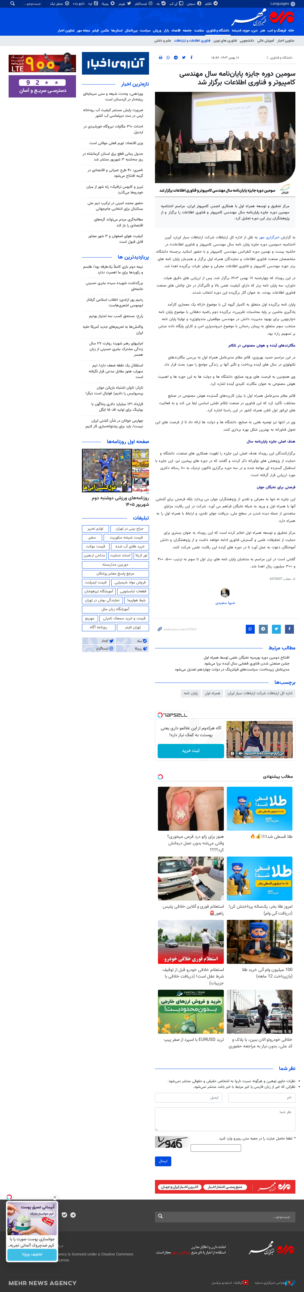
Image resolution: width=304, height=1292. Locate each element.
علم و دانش (162, 40)
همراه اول (212, 693)
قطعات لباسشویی (133, 591)
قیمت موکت (95, 547)
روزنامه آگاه (98, 627)
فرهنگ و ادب (276, 30)
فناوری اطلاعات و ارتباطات (192, 40)
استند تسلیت (120, 555)
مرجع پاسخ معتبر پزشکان (115, 574)
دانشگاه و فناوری (217, 30)
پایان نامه (191, 693)
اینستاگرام (141, 4)
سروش (191, 4)
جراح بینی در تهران (129, 529)
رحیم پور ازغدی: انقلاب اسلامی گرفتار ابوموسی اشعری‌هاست (114, 303)
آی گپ (174, 4)
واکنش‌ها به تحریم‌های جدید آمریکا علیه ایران (113, 330)
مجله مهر (83, 30)
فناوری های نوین (225, 40)
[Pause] (232, 753)
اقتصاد (175, 30)
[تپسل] (160, 715)
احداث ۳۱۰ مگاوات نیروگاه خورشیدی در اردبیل (113, 129)
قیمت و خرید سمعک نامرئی (124, 618)
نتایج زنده (79, 3)
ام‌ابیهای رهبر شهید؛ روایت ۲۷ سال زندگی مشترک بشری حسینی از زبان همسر (116, 349)
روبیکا (106, 4)
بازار (166, 30)
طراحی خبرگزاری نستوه (270, 1282)
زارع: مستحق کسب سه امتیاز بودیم (116, 316)
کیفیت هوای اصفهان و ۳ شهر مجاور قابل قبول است (115, 239)
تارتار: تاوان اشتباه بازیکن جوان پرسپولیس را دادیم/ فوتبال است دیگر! (114, 390)
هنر (262, 30)
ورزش (157, 30)
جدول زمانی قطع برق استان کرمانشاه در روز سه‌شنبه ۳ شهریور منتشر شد (113, 157)
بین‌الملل (131, 30)
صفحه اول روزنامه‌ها (128, 442)
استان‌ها (117, 30)
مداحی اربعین (94, 555)
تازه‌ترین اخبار (135, 84)
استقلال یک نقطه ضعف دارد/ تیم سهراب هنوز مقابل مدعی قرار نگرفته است (116, 371)
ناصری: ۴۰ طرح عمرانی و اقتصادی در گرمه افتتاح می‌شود (115, 173)
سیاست (145, 30)
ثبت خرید (191, 751)
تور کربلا (141, 555)
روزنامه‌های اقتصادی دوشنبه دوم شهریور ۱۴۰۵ (118, 502)
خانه (291, 30)
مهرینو (89, 618)
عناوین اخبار (285, 40)
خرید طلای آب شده (130, 547)
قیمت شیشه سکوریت (126, 538)
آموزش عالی (265, 40)
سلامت (199, 30)
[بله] (64, 1215)
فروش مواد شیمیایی (130, 583)
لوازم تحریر (95, 529)
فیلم (95, 30)
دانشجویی (247, 40)
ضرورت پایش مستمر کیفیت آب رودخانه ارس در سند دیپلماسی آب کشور (113, 113)
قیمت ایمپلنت (96, 583)
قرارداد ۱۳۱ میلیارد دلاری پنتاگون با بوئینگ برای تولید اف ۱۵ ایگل (117, 407)
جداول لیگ (57, 4)
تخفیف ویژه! (32, 1255)
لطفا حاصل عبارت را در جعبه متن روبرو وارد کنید (257, 1139)
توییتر (122, 4)
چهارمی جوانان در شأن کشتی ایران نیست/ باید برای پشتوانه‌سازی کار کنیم (114, 423)
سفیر (92, 538)
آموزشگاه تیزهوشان (98, 591)
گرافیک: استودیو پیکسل (227, 1282)
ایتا (90, 4)
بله (158, 4)
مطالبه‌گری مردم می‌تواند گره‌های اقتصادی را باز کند (118, 222)
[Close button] (55, 1197)
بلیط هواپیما (136, 600)
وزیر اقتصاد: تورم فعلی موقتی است (116, 143)
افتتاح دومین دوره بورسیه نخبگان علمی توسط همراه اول (246, 658)
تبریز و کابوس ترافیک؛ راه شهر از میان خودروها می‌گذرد (114, 190)
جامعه (187, 30)
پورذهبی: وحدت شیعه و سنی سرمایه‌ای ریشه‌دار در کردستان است (113, 97)
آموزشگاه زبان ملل (115, 609)
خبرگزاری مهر (269, 237)
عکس (105, 30)
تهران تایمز (133, 627)
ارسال (163, 1161)
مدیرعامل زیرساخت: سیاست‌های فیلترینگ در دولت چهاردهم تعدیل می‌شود (232, 670)
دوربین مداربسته (115, 565)
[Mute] (240, 753)
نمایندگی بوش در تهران (102, 600)
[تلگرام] (73, 1215)
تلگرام (209, 4)
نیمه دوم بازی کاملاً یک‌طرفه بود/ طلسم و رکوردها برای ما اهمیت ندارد (113, 270)
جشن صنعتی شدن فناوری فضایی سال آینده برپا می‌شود (246, 664)
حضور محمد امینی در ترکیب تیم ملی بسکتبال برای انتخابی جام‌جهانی (115, 206)
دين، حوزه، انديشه (245, 30)
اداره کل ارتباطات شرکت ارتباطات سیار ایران (260, 693)
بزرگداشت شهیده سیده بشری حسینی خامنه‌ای (114, 286)
